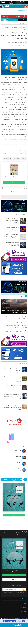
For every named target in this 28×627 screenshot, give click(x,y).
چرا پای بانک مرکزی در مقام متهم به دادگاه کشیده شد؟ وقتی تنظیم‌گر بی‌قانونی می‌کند (11, 220)
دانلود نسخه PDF (14, 191)
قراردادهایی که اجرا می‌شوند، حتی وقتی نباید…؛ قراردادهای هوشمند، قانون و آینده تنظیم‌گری (12, 244)
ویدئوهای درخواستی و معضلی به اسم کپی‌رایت (13, 154)
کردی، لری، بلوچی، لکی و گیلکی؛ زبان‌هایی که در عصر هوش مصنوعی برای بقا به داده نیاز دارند (12, 407)
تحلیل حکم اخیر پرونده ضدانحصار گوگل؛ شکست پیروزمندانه (12, 228)
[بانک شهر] (14, 16)
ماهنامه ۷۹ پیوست (14, 182)
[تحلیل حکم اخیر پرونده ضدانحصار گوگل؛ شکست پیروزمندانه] (23, 231)
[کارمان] (14, 436)
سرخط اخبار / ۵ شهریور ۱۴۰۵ (20, 322)
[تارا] (14, 255)
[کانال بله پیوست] (14, 6)
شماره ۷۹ (11, 45)
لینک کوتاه (5, 196)
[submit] (24, 590)
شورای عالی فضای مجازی (7, 158)
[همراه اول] (14, 625)
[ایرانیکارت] (14, 621)
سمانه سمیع (18, 462)
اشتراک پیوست (14, 515)
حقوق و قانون (24, 158)
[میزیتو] (14, 422)
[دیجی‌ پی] (14, 2)
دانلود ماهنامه (14, 575)
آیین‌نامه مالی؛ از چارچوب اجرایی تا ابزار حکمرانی (16, 331)
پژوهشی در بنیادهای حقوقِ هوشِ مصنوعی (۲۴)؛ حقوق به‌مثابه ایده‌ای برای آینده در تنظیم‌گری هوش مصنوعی (11, 236)
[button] (26, 10)
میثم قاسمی (18, 469)
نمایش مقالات (14, 579)
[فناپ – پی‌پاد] (14, 268)
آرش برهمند (18, 456)
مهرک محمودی (18, 450)
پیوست (25, 27)
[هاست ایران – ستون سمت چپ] (14, 206)
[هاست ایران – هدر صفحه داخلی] (14, 19)
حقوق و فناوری (23, 23)
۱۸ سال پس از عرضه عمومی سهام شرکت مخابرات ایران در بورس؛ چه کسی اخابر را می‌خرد (12, 396)
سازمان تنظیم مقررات (16, 158)
